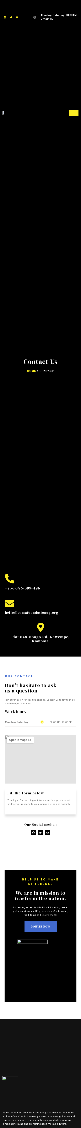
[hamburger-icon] (74, 113)
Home (31, 371)
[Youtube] (17, 17)
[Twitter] (11, 17)
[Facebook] (4, 17)
